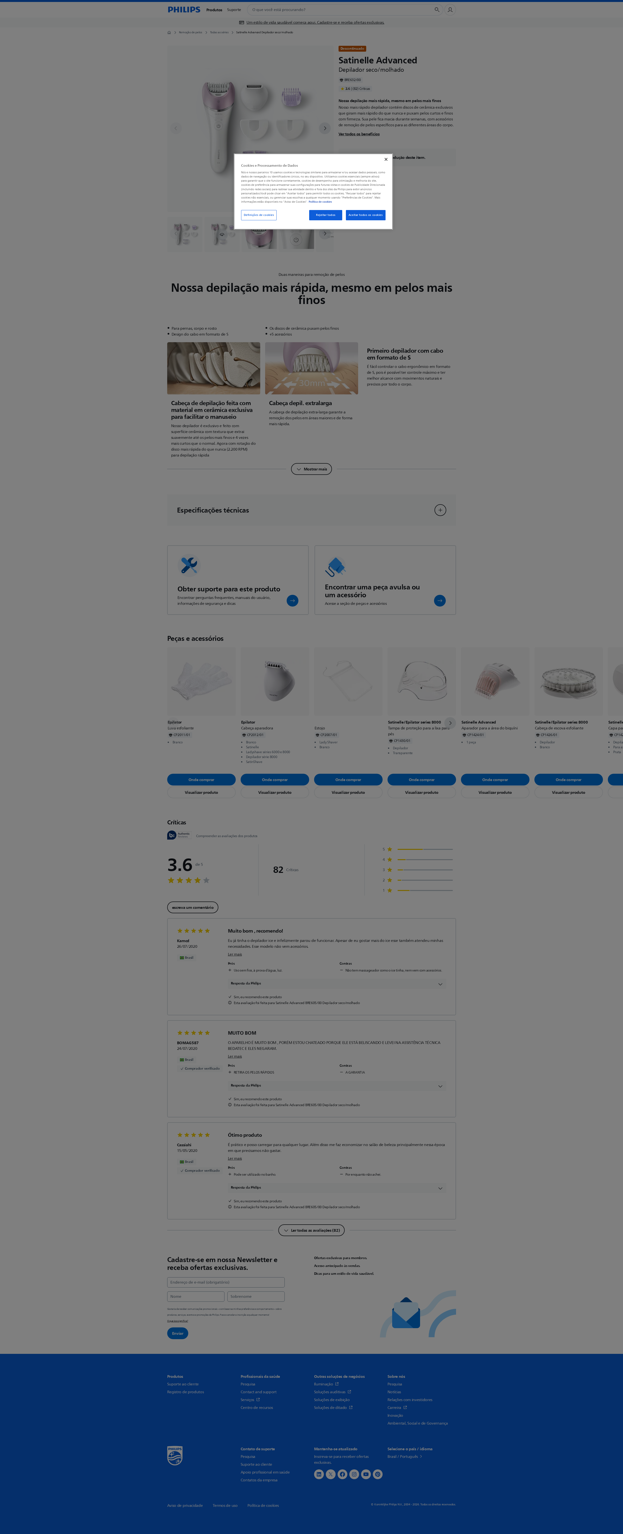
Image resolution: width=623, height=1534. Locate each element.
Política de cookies (320, 201)
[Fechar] (386, 159)
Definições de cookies (259, 215)
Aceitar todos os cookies (366, 215)
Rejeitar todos (326, 215)
